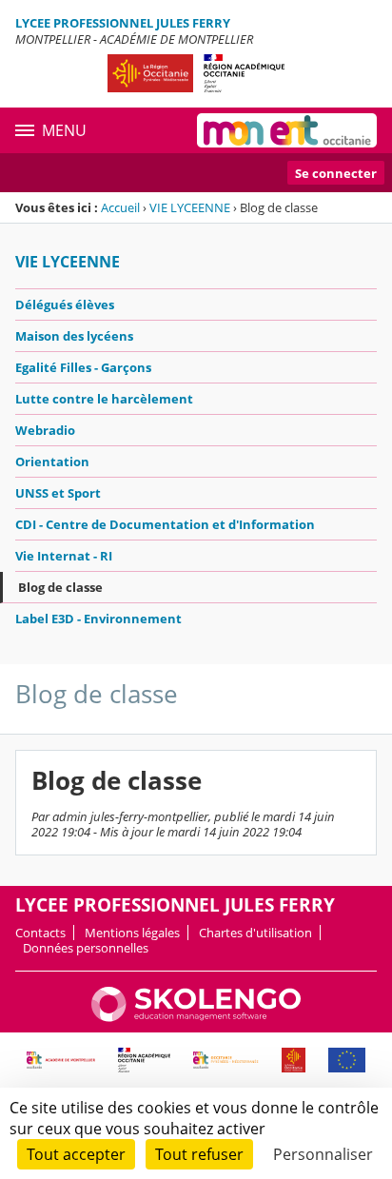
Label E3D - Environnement (98, 618)
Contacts (40, 932)
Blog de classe (60, 587)
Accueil (120, 207)
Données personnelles (85, 947)
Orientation (52, 461)
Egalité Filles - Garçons (83, 367)
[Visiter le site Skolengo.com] (196, 1017)
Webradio (45, 430)
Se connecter (336, 173)
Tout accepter (76, 1154)
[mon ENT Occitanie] (287, 130)
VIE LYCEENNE (189, 207)
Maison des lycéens (74, 335)
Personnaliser (323, 1154)
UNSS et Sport (58, 492)
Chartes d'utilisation (255, 932)
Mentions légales (132, 932)
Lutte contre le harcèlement (104, 398)
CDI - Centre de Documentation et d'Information (165, 524)
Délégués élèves (64, 304)
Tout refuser (199, 1154)
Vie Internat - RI (63, 555)
